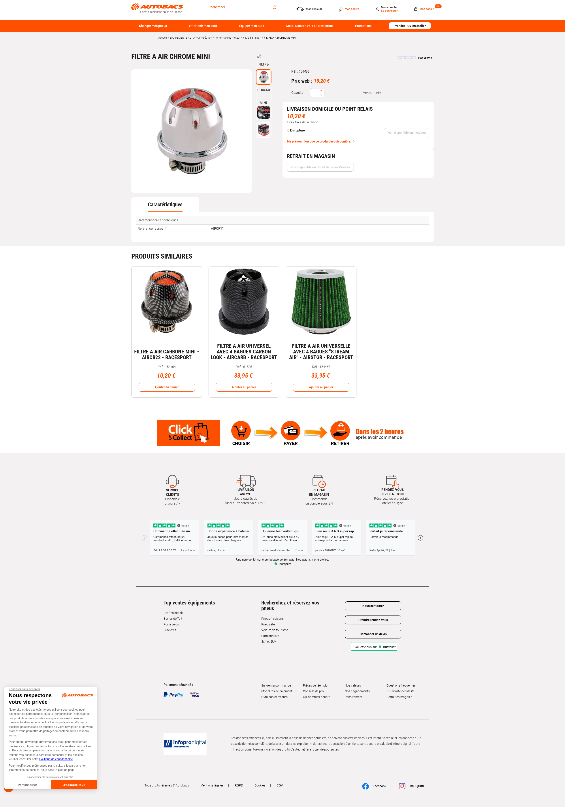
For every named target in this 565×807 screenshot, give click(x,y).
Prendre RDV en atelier (410, 26)
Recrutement (353, 697)
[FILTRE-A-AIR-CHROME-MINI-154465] (191, 131)
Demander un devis (373, 634)
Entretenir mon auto (203, 26)
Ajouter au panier (166, 387)
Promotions (363, 26)
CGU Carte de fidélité (400, 691)
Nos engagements (357, 691)
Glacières (170, 630)
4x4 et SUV (268, 641)
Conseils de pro (313, 691)
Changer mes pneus (153, 26)
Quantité (297, 93)
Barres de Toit (173, 618)
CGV (280, 785)
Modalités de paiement (276, 691)
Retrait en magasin (399, 697)
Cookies (259, 785)
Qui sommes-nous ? (316, 697)
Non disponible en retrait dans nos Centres (320, 167)
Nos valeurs (353, 685)
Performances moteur (227, 37)
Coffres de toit (173, 613)
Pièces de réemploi (315, 685)
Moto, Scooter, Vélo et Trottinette (309, 26)
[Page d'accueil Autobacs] (157, 8)
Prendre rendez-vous (373, 620)
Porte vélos (171, 624)
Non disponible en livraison (407, 132)
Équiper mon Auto (251, 26)
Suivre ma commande (276, 685)
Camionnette (270, 636)
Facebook (379, 786)
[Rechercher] (274, 7)
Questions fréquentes (401, 685)
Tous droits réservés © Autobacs (167, 785)
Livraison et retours (274, 697)
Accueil (162, 37)
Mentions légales (211, 785)
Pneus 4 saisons (272, 618)
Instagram (416, 786)
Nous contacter (373, 606)
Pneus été (268, 624)
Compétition (204, 37)
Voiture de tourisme (274, 630)
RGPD (239, 785)
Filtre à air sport (252, 37)
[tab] (165, 204)
